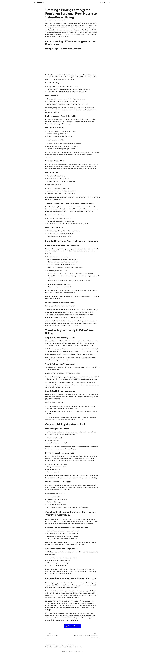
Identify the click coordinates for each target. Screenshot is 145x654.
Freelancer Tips (70, 645)
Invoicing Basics (62, 645)
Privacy (64, 646)
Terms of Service (70, 646)
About (54, 646)
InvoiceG (38, 2)
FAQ (51, 646)
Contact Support (78, 646)
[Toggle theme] (43, 2)
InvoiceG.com (69, 651)
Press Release (59, 646)
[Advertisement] (72, 61)
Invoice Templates (54, 645)
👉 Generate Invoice (72, 626)
